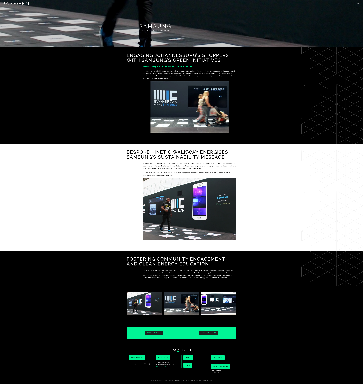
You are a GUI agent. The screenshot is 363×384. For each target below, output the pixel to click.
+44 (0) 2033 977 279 (162, 366)
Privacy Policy (168, 380)
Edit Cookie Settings (205, 380)
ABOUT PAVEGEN (137, 357)
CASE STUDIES (217, 357)
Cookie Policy (193, 380)
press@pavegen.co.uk (217, 372)
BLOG (188, 365)
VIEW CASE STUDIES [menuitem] (208, 333)
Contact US (163, 357)
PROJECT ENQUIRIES (220, 366)
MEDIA (188, 357)
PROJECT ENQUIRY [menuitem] (154, 333)
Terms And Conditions (181, 380)
